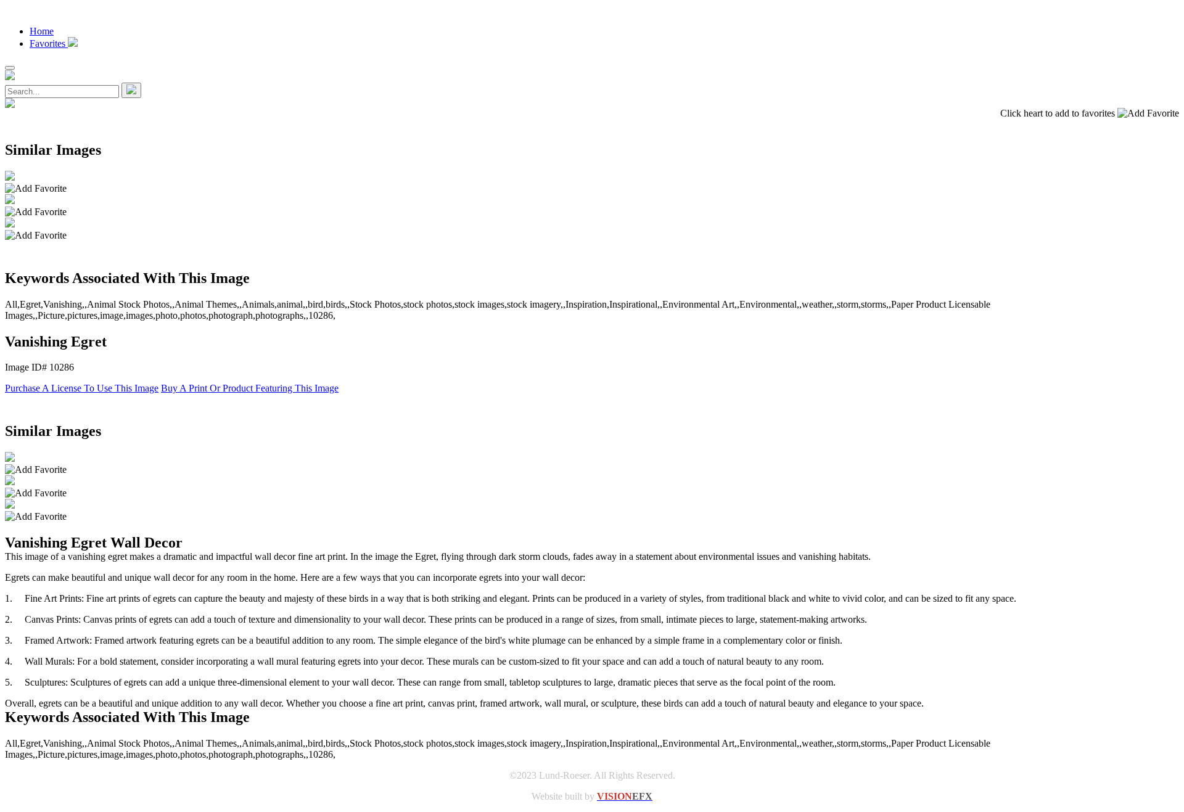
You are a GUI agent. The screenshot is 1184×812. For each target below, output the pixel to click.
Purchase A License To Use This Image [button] (81, 388)
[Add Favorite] (36, 188)
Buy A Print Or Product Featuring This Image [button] (250, 388)
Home (42, 31)
